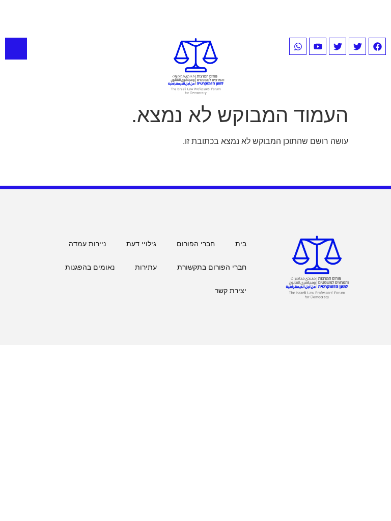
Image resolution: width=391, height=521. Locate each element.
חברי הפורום (196, 244)
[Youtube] (317, 46)
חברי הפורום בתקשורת (211, 267)
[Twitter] (357, 46)
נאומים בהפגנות (90, 267)
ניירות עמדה (87, 244)
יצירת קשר (230, 290)
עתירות (146, 267)
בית (240, 244)
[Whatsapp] (297, 46)
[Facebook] (377, 46)
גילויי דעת (141, 244)
